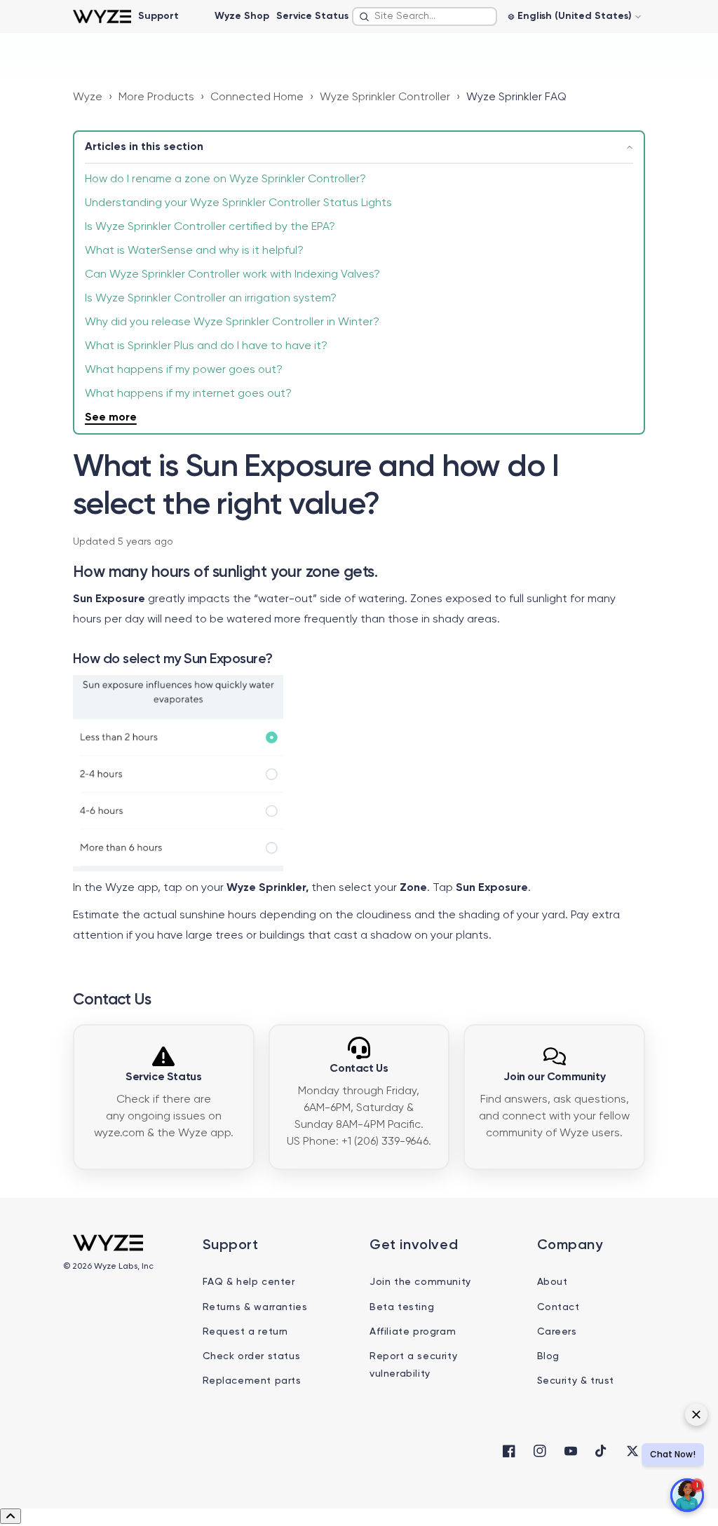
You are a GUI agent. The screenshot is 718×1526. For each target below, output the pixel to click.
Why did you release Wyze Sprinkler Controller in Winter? (232, 322)
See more (111, 417)
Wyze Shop (242, 16)
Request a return (246, 1332)
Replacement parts (252, 1381)
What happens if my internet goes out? (188, 394)
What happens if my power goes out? (184, 370)
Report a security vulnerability (413, 1365)
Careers (557, 1332)
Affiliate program (413, 1332)
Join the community (420, 1282)
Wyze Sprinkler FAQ (516, 97)
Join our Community (554, 1077)
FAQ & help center (249, 1282)
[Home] (102, 16)
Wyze (87, 97)
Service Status (312, 16)
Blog (548, 1356)
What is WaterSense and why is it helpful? (195, 251)
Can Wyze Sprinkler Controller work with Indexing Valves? (232, 274)
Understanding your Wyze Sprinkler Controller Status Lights (238, 203)
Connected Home (257, 97)
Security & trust (576, 1381)
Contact (558, 1307)
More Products (156, 97)
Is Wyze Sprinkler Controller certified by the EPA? (210, 227)
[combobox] (424, 16)
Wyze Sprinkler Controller (385, 97)
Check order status (252, 1356)
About (552, 1282)
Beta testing (402, 1307)
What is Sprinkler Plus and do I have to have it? (206, 346)
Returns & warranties (255, 1307)
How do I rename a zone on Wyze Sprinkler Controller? (225, 179)
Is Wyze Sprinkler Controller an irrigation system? (211, 298)
